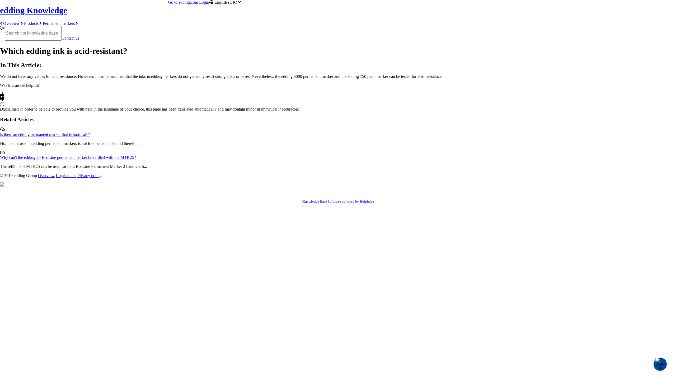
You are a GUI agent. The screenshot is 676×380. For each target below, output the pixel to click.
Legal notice (66, 175)
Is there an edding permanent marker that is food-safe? (45, 134)
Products (31, 23)
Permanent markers (59, 23)
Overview (11, 23)
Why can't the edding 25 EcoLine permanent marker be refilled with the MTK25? (68, 157)
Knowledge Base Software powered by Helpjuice (338, 201)
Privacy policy (89, 175)
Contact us (70, 38)
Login (204, 2)
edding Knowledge (33, 10)
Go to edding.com (183, 2)
